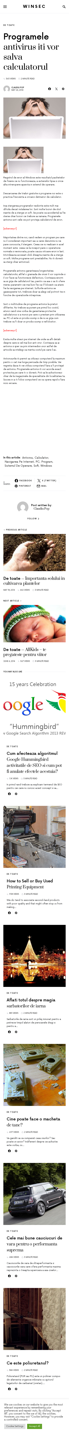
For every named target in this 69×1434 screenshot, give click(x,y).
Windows (46, 465)
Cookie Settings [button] (14, 1426)
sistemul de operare (18, 465)
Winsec (34, 6)
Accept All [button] (34, 1426)
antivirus (27, 457)
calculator (41, 457)
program (46, 461)
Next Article (11, 601)
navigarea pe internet (19, 461)
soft (36, 465)
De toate (9, 25)
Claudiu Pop (17, 88)
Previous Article (16, 530)
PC (38, 461)
